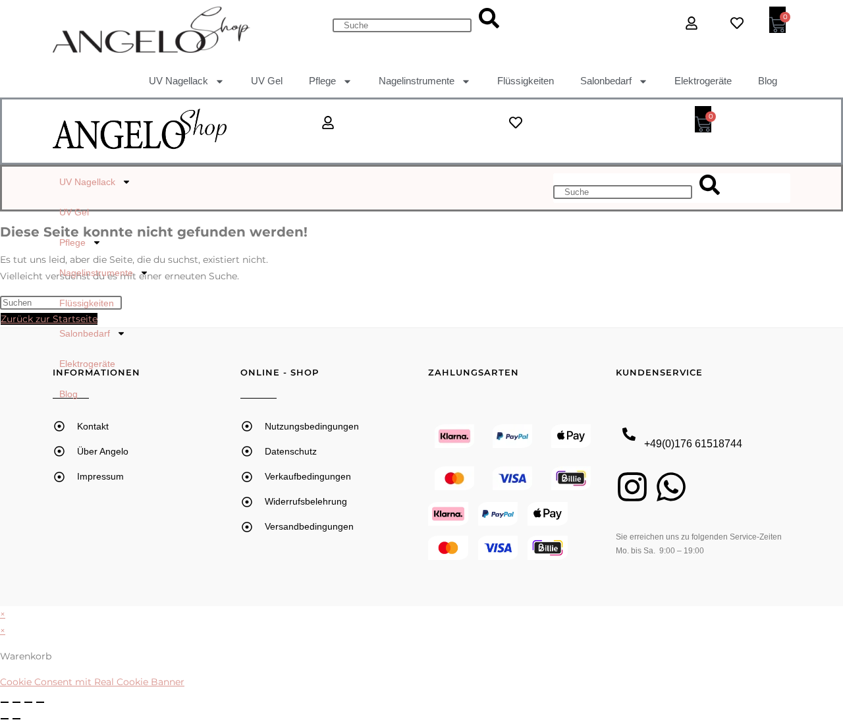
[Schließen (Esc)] (40, 702)
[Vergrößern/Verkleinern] (4, 702)
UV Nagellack (178, 80)
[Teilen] (28, 702)
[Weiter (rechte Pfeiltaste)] (16, 718)
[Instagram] (632, 486)
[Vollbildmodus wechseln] (16, 702)
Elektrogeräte (703, 80)
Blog (767, 80)
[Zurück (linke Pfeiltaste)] (4, 718)
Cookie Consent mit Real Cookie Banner (92, 682)
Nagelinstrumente (416, 80)
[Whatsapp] (671, 486)
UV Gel (267, 80)
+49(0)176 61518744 (693, 443)
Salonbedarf (606, 80)
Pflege (322, 80)
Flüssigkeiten (525, 80)
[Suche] (489, 19)
